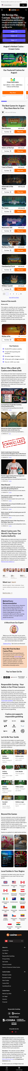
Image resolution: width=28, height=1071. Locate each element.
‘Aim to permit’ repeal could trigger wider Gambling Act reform (12, 496)
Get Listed (5, 961)
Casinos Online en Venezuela (22, 919)
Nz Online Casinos (14, 901)
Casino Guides (6, 971)
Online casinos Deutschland (14, 894)
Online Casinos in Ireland (5, 902)
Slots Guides (5, 980)
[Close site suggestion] (26, 2)
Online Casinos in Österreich (22, 894)
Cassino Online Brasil (14, 911)
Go (23, 5)
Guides (13, 31)
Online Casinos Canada (22, 886)
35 (21, 294)
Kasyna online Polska (10, 927)
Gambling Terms (6, 986)
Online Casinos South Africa (22, 902)
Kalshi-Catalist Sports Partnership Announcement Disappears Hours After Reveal (13, 452)
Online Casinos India (18, 927)
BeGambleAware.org (8, 1059)
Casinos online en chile (5, 911)
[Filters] (3, 112)
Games (13, 36)
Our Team (5, 953)
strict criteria (18, 656)
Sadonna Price (7, 643)
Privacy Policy (6, 959)
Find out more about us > (8, 561)
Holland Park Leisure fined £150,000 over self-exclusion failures (13, 504)
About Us (4, 947)
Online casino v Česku (14, 919)
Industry (10, 409)
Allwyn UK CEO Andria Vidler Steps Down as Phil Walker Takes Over (13, 521)
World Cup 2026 (6, 993)
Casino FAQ (5, 983)
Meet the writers (6, 593)
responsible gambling (7, 700)
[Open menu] (2, 10)
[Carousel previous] (1, 677)
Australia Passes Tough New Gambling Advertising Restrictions (11, 405)
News (12, 40)
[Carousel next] (26, 677)
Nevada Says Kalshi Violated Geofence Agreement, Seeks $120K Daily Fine (11, 429)
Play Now (13, 92)
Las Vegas (5, 996)
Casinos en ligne (5, 893)
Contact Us (5, 950)
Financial (4, 1002)
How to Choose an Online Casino (11, 967)
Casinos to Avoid (6, 964)
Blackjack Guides (6, 974)
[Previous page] (4, 294)
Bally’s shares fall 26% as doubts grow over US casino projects (13, 513)
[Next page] (24, 294)
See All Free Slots (14, 297)
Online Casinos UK (5, 885)
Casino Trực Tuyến (22, 910)
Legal (10, 433)
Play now (20, 132)
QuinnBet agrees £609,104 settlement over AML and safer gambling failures (12, 487)
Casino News (5, 990)
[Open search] (26, 10)
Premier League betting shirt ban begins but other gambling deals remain (12, 476)
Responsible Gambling (8, 956)
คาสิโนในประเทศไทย (5, 919)
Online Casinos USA (14, 886)
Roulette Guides (6, 977)
